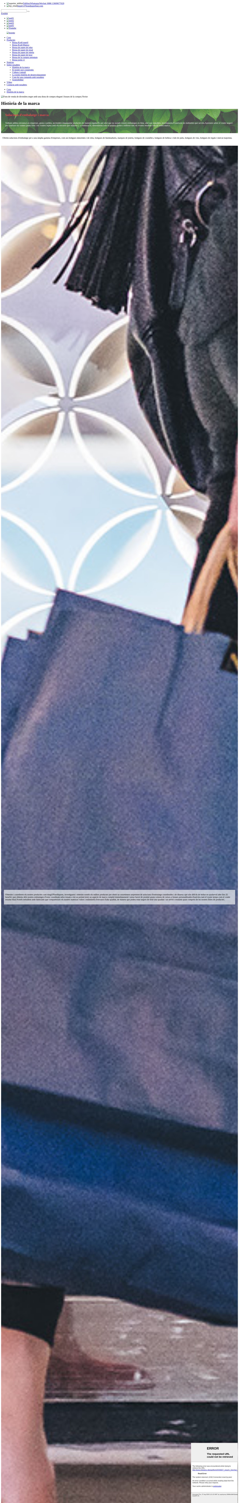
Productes (11, 40)
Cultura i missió (19, 72)
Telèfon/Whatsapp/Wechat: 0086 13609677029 (43, 3)
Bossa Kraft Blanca (20, 45)
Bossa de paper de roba (22, 47)
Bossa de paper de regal (22, 50)
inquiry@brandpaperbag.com (30, 6)
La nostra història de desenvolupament (29, 75)
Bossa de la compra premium (24, 57)
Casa (9, 37)
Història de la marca (21, 67)
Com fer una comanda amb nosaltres (28, 77)
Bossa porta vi (18, 60)
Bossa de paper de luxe (22, 55)
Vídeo (9, 82)
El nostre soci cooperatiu (23, 70)
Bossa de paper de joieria (23, 52)
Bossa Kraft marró (20, 42)
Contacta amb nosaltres (17, 85)
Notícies (10, 62)
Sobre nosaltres (13, 65)
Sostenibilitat (17, 80)
